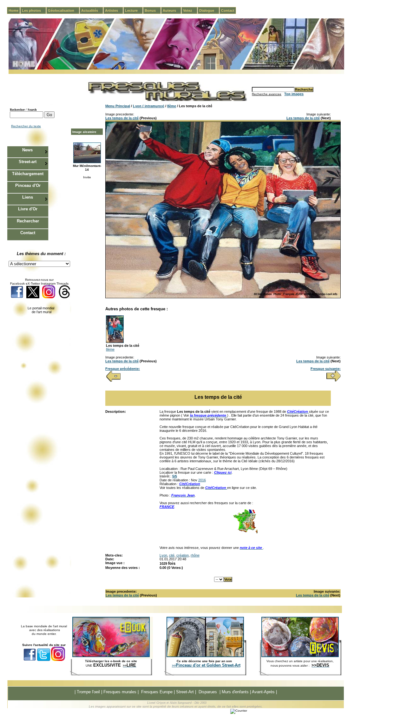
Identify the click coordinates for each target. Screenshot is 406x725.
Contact (227, 10)
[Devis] (300, 656)
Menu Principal (117, 106)
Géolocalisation (63, 10)
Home (13, 10)
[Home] (176, 68)
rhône (195, 555)
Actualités (92, 10)
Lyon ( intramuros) (148, 106)
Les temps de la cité (122, 118)
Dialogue (209, 10)
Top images (294, 94)
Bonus (153, 10)
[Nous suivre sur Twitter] (32, 297)
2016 (202, 480)
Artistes (114, 10)
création (182, 555)
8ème (171, 106)
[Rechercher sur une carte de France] (245, 533)
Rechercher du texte (26, 126)
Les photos (34, 10)
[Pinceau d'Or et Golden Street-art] (205, 656)
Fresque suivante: (326, 369)
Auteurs (172, 10)
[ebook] (111, 656)
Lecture (134, 10)
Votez (190, 10)
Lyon (163, 555)
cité (171, 555)
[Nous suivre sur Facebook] (16, 297)
